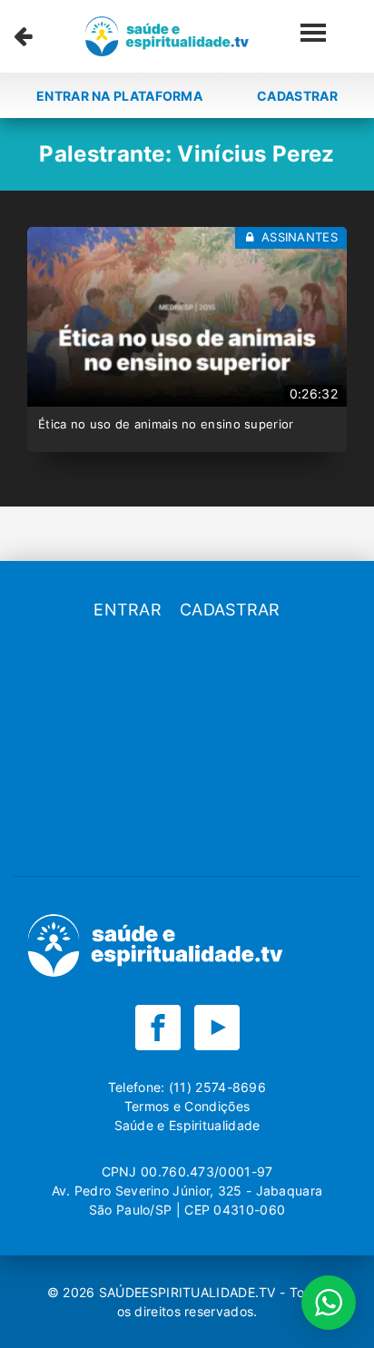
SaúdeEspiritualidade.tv (189, 1292)
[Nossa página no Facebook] (158, 1027)
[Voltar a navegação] (23, 36)
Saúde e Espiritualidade (187, 1125)
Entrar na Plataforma (119, 95)
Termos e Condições (187, 1106)
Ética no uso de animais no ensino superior (166, 424)
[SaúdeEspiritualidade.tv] (167, 36)
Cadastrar (297, 95)
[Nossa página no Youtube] (217, 1027)
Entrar (128, 609)
